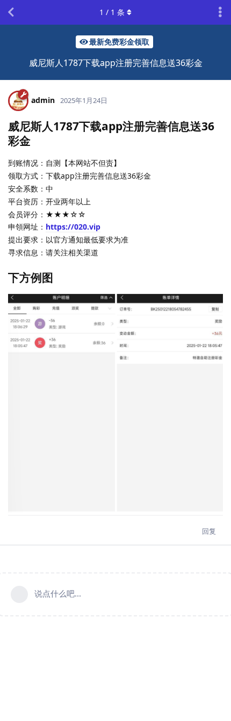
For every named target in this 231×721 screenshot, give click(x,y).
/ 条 (112, 12)
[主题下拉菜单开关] (220, 12)
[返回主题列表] (10, 12)
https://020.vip (73, 227)
